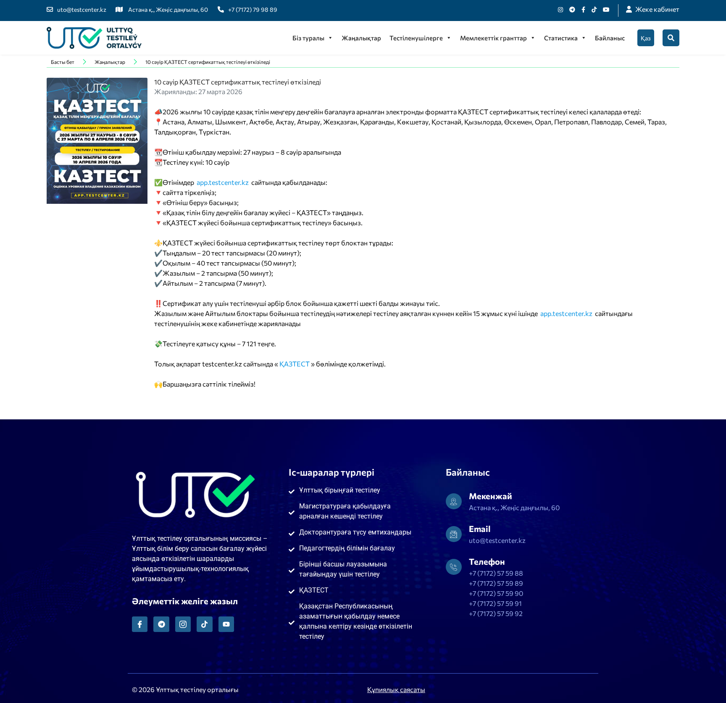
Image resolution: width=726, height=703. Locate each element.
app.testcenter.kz (223, 182)
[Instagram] (560, 9)
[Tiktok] (594, 9)
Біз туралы (308, 38)
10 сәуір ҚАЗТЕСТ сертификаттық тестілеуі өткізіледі (207, 62)
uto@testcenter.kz (81, 9)
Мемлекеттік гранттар (493, 38)
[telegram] (572, 9)
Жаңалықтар (361, 38)
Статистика (561, 38)
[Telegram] (161, 624)
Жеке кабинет (657, 9)
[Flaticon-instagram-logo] (183, 624)
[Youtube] (606, 9)
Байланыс (610, 38)
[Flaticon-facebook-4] (139, 624)
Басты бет (62, 62)
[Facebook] (583, 9)
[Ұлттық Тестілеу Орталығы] (94, 37)
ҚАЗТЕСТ (294, 364)
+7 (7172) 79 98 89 (252, 9)
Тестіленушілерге (416, 38)
